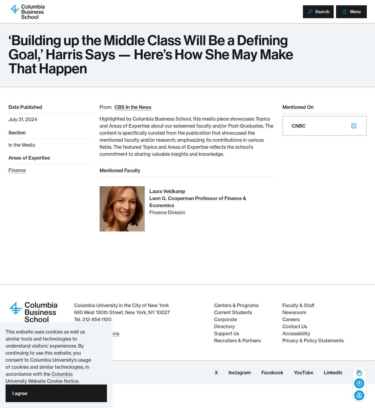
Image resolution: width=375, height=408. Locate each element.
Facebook (272, 372)
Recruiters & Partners (237, 340)
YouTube (303, 372)
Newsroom (294, 312)
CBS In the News (133, 107)
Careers (291, 319)
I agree (19, 393)
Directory (224, 326)
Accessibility (296, 333)
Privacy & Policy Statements (313, 340)
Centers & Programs (236, 305)
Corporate (225, 319)
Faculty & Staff (298, 305)
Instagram (240, 372)
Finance (17, 170)
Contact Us (294, 326)
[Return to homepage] (33, 311)
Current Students (233, 312)
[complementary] (359, 384)
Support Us (226, 333)
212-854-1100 (97, 319)
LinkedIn (333, 372)
